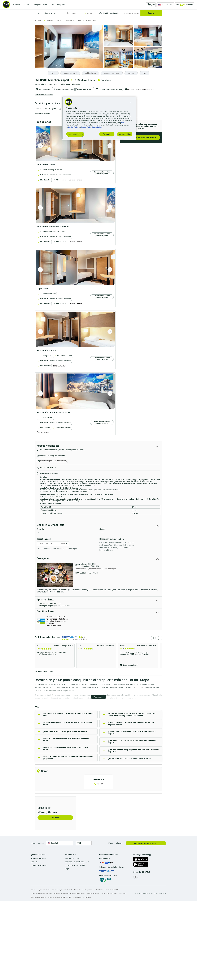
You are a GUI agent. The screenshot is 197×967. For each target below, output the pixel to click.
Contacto (34, 862)
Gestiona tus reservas (38, 865)
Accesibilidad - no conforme (82, 897)
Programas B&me (40, 5)
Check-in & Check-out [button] (50, 525)
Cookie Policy (97, 127)
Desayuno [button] (43, 558)
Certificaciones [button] (46, 611)
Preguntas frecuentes (38, 858)
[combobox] (52, 13)
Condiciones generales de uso (40, 890)
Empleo (67, 869)
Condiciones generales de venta (62, 890)
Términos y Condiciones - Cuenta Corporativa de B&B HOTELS (51, 897)
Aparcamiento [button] (45, 599)
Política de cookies (93, 893)
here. (122, 122)
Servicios (27, 5)
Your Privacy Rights (75, 134)
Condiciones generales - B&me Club (107, 890)
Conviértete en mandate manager (77, 862)
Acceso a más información (44, 95)
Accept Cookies (125, 134)
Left (40, 145)
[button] (109, 13)
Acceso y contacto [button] (48, 445)
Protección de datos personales (84, 890)
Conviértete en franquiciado (75, 865)
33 (158, 64)
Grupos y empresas (58, 5)
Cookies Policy (73, 127)
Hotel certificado (44, 89)
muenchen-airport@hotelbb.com (110, 89)
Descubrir (55, 818)
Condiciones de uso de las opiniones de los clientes (69, 893)
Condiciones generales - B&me (41, 893)
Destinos (16, 5)
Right (110, 145)
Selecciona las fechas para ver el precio (141, 137)
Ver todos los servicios (42, 114)
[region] (99, 118)
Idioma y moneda (37, 843)
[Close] (130, 102)
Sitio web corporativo (72, 858)
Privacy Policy (86, 127)
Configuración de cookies (109, 893)
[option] (75, 143)
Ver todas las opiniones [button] (44, 671)
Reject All (107, 134)
